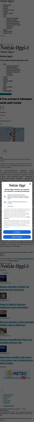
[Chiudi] (30, 184)
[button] (17, 206)
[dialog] (17, 211)
